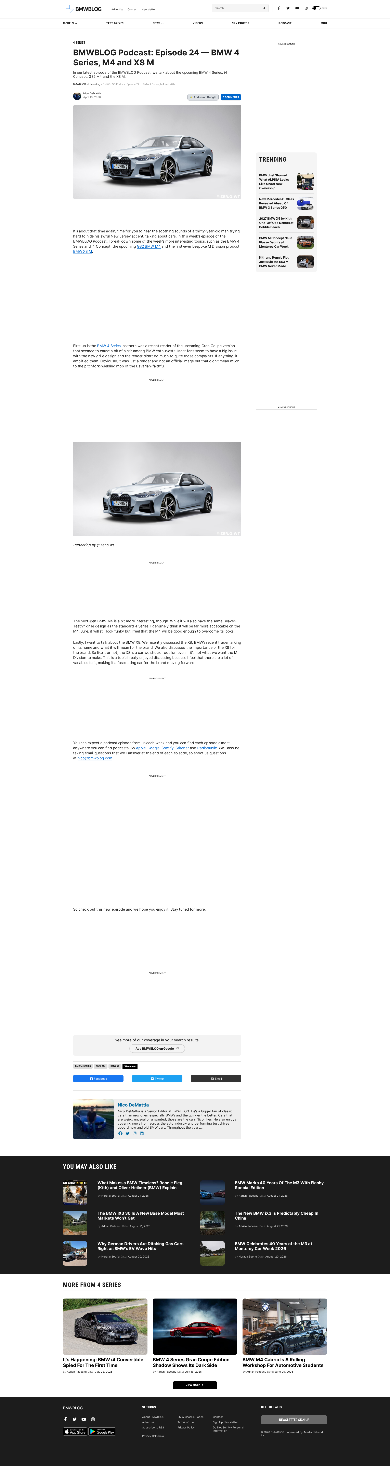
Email (218, 1078)
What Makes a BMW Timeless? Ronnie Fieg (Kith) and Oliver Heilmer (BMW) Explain (140, 1185)
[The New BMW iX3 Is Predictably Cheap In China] (212, 1213)
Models (68, 23)
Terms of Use (186, 1422)
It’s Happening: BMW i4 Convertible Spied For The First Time (103, 1362)
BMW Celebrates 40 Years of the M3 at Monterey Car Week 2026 (273, 1246)
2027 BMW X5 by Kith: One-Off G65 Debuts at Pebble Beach (276, 223)
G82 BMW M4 (149, 246)
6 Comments (231, 97)
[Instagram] (306, 8)
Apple (140, 748)
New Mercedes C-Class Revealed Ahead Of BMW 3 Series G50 (276, 203)
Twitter (159, 1078)
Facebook (100, 1078)
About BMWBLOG (153, 1417)
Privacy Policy (186, 1427)
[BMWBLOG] (96, 1408)
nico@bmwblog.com (95, 758)
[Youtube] (297, 8)
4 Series (79, 42)
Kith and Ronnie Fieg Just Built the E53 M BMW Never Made (274, 262)
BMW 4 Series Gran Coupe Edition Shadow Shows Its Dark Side (191, 1362)
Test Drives (115, 23)
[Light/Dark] (316, 8)
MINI (324, 23)
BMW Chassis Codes (191, 1417)
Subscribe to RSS (153, 1427)
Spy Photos (240, 23)
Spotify (167, 748)
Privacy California (153, 1436)
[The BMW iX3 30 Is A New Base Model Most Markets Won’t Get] (75, 1213)
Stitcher (182, 748)
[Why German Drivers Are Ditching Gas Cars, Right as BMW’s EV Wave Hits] (75, 1243)
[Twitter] (288, 8)
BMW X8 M (82, 251)
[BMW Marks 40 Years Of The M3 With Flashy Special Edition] (212, 1182)
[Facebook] (279, 8)
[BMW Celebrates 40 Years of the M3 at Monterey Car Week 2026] (212, 1243)
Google (153, 748)
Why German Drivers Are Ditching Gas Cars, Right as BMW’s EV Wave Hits (141, 1246)
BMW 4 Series (109, 346)
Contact (133, 9)
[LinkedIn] (141, 1133)
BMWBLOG (79, 84)
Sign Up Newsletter (225, 1422)
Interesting (94, 84)
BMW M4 (100, 1066)
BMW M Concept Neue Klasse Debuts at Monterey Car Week (275, 242)
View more (193, 1385)
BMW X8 (114, 1066)
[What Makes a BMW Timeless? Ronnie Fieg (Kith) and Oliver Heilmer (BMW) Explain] (75, 1182)
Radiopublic (207, 748)
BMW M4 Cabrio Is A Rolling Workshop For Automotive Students (283, 1362)
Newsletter (149, 9)
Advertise (117, 9)
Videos (198, 23)
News (156, 23)
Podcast (285, 23)
